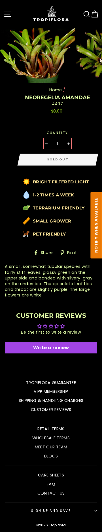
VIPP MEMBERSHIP (51, 391)
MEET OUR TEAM (51, 447)
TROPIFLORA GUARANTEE (51, 382)
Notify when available (96, 225)
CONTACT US (51, 493)
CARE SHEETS (51, 475)
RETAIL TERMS (50, 429)
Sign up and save (51, 510)
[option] (38, 55)
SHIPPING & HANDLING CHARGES (51, 400)
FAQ (51, 484)
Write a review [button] (51, 347)
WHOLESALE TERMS (51, 438)
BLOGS (51, 456)
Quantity (57, 133)
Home (55, 90)
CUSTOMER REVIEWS (51, 409)
